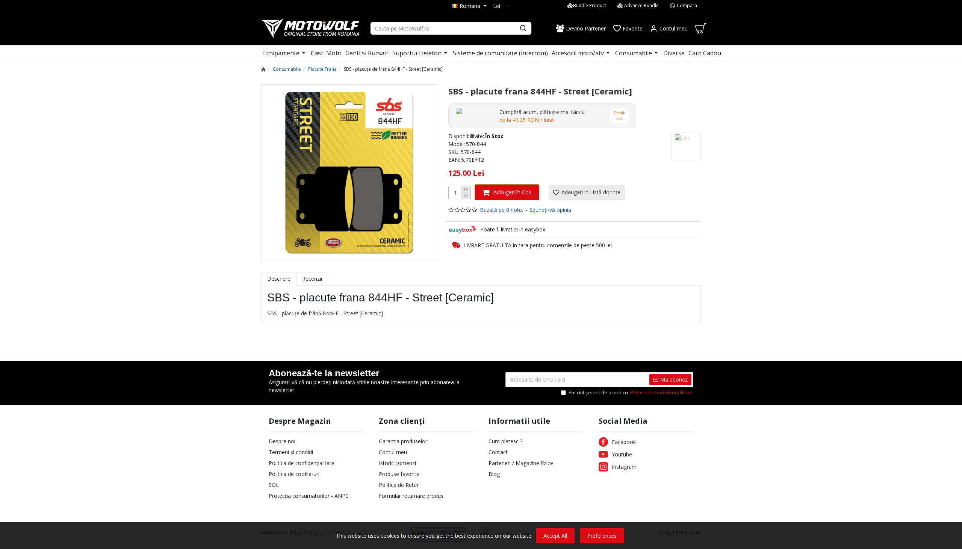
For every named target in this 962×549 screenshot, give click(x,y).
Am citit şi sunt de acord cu (630, 392)
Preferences (602, 535)
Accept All (555, 535)
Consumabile (287, 69)
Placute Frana (322, 69)
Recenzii (312, 278)
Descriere (278, 278)
